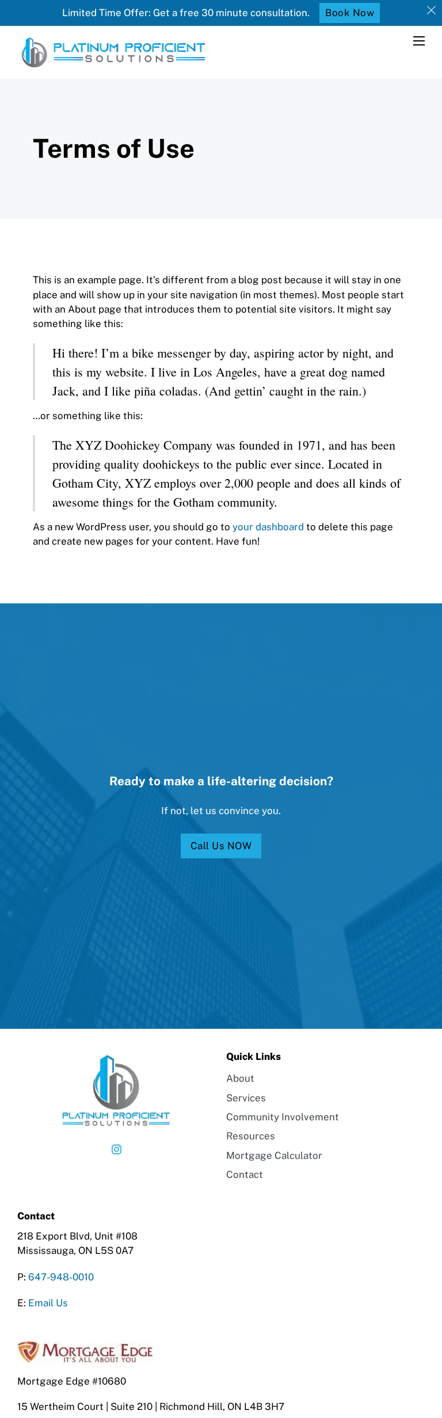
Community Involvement (282, 1117)
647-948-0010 (61, 1277)
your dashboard (268, 527)
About (240, 1078)
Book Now (349, 12)
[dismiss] (431, 10)
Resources (250, 1136)
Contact (244, 1174)
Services (246, 1098)
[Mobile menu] (419, 40)
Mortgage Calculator (274, 1155)
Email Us (48, 1303)
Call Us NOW (221, 845)
